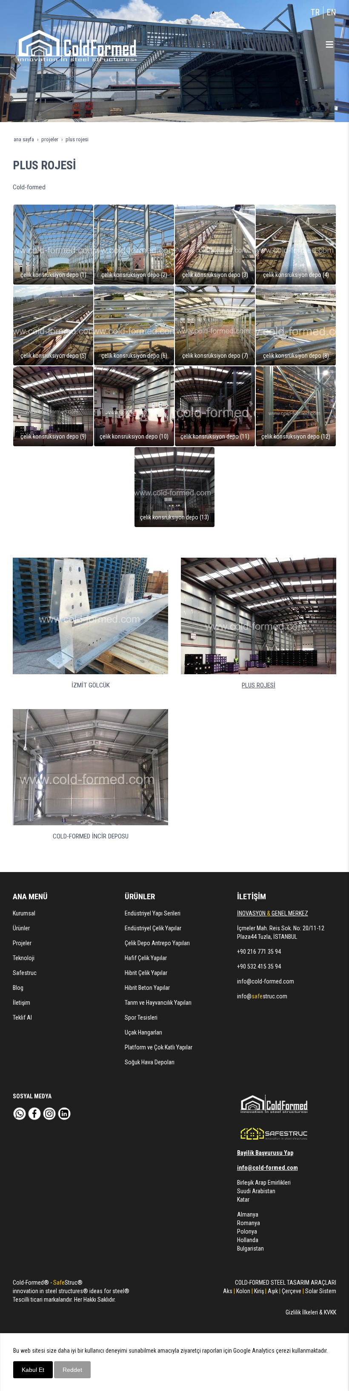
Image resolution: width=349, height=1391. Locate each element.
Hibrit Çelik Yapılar (146, 972)
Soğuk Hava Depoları (149, 1062)
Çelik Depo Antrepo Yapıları (157, 943)
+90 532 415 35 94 (259, 966)
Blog (18, 987)
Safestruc (25, 972)
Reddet (72, 1369)
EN (331, 12)
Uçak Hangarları (143, 1032)
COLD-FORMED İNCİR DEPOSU (91, 836)
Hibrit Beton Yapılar (147, 987)
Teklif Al (22, 1017)
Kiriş (259, 1291)
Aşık (273, 1291)
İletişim (21, 1002)
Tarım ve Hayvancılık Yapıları (158, 1002)
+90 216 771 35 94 (259, 951)
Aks (227, 1291)
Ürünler (21, 928)
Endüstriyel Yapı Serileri (152, 913)
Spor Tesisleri (141, 1017)
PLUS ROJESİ (258, 685)
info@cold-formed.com (265, 981)
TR (315, 12)
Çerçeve (290, 1291)
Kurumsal (24, 913)
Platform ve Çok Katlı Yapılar (158, 1047)
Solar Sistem (320, 1291)
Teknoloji (23, 958)
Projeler (22, 943)
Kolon (243, 1291)
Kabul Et (33, 1369)
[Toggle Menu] (329, 44)
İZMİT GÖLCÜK (91, 685)
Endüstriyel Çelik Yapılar (153, 928)
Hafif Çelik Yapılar (146, 958)
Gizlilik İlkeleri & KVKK (311, 1312)
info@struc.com (262, 996)
